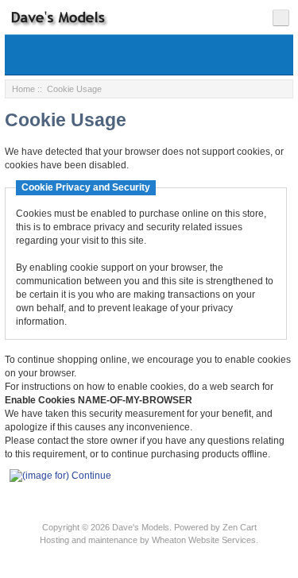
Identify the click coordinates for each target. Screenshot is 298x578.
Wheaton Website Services (204, 540)
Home (23, 89)
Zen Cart (240, 527)
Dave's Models (140, 527)
